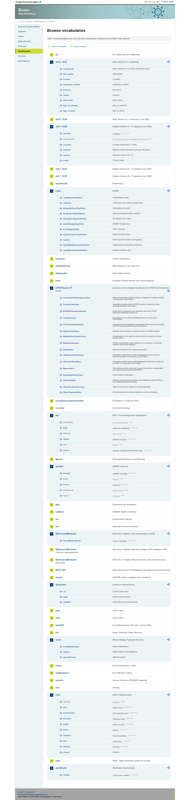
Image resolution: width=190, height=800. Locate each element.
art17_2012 (61, 169)
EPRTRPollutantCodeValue (74, 311)
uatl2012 (66, 602)
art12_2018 (61, 119)
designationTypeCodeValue (75, 219)
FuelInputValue (69, 318)
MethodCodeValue (71, 343)
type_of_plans (69, 111)
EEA (29, 2)
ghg (57, 504)
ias (57, 519)
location (66, 79)
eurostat (59, 408)
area (65, 707)
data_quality (68, 74)
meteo (65, 730)
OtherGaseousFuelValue (73, 355)
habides (59, 512)
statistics (67, 735)
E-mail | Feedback (26, 792)
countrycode (68, 69)
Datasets (22, 31)
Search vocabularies (59, 46)
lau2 (57, 618)
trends (66, 160)
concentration (69, 713)
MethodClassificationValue (74, 336)
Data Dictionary (39, 21)
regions (66, 240)
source (66, 485)
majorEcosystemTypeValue (74, 234)
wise (57, 761)
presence (67, 90)
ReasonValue (68, 368)
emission (67, 719)
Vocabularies (24, 51)
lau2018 (59, 625)
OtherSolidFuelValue (72, 362)
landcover (60, 584)
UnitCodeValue (69, 380)
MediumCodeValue (71, 331)
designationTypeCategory (74, 214)
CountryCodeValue (71, 304)
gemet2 (59, 466)
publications (62, 673)
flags (65, 428)
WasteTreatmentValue (72, 392)
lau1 (57, 610)
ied (57, 526)
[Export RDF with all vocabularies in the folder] (168, 62)
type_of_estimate (70, 106)
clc (64, 592)
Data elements (24, 41)
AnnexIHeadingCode (72, 541)
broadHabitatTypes (71, 647)
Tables (21, 36)
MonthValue (68, 350)
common (60, 259)
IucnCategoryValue (71, 229)
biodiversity (61, 183)
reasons (66, 155)
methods (67, 150)
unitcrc (66, 450)
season (66, 95)
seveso (59, 680)
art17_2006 (61, 126)
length (66, 724)
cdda (58, 191)
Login (149, 2)
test (57, 687)
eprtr (58, 280)
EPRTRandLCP (63, 288)
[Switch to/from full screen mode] (158, 2)
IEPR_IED (60, 570)
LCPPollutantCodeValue (73, 325)
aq (56, 54)
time (65, 741)
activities (67, 133)
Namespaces (24, 61)
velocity (66, 747)
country (66, 775)
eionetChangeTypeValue (73, 224)
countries (67, 145)
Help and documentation (29, 26)
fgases (59, 459)
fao (57, 415)
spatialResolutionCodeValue (75, 250)
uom (57, 695)
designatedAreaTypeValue (74, 208)
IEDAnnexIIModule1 (65, 534)
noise (58, 665)
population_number (71, 85)
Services (22, 56)
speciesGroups (69, 657)
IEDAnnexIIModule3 (65, 549)
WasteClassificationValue (74, 387)
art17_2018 (61, 176)
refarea (66, 439)
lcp (57, 632)
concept (66, 473)
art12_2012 (61, 62)
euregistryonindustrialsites (69, 401)
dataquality (61, 273)
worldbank (61, 768)
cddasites (67, 203)
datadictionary (63, 266)
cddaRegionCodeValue (73, 198)
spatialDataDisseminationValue (76, 245)
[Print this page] (154, 2)
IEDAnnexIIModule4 (65, 560)
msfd (58, 640)
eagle (65, 597)
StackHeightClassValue (73, 375)
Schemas (22, 46)
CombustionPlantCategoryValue (77, 298)
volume (66, 752)
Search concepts (80, 46)
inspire (59, 577)
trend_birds (68, 100)
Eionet (29, 21)
